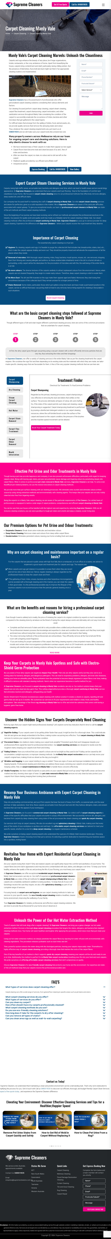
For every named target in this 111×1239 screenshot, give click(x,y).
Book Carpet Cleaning (55, 298)
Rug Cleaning (62, 1190)
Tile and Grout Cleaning (65, 1187)
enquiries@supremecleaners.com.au (19, 1180)
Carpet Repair (62, 1194)
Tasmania (34, 1184)
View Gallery (74, 169)
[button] (105, 1122)
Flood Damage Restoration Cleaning (67, 1178)
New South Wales (37, 1174)
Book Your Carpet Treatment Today (46, 428)
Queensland (35, 1177)
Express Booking (38, 169)
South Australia (36, 1181)
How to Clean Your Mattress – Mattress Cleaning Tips (55, 1134)
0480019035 (14, 132)
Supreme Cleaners (16, 100)
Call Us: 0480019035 (79, 4)
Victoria (34, 1188)
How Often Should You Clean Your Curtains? (19, 1134)
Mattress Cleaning (63, 1174)
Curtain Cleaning (63, 1183)
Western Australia (37, 1191)
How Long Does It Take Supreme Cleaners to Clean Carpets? (91, 1135)
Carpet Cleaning (63, 1170)
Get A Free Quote (60, 4)
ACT (32, 1170)
